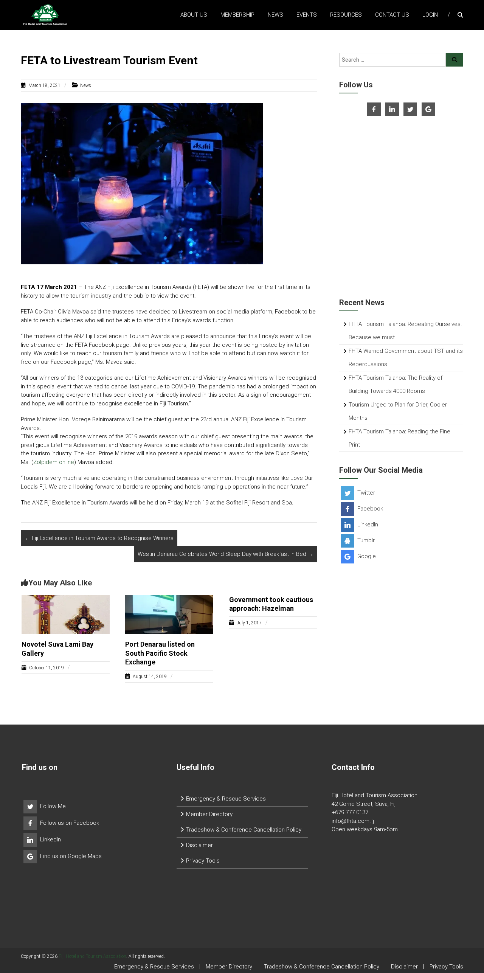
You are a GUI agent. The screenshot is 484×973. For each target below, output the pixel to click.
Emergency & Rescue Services (226, 798)
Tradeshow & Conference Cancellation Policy (243, 829)
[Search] (454, 60)
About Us (193, 14)
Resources (346, 14)
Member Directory (209, 814)
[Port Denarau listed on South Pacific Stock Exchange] (169, 614)
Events (306, 14)
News (275, 14)
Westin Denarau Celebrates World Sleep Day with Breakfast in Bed (225, 554)
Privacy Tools (203, 860)
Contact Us (392, 14)
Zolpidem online (53, 462)
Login (430, 14)
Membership (237, 14)
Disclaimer (199, 845)
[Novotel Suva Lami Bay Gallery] (66, 614)
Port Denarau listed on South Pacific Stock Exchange (160, 653)
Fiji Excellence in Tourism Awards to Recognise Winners (99, 538)
